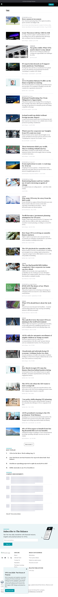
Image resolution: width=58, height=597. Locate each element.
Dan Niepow (25, 40)
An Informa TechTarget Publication (29, 1)
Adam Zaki (25, 90)
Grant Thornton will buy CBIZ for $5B (36, 33)
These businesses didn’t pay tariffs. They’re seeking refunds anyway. (35, 147)
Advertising (31, 555)
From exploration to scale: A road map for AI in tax (36, 165)
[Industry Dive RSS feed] (11, 557)
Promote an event (33, 562)
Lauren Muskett (32, 73)
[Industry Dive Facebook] (5, 557)
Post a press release (16, 513)
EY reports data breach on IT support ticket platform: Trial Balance (36, 65)
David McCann (26, 438)
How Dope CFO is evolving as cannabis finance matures (36, 234)
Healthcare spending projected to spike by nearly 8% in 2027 (29, 463)
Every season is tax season (31, 19)
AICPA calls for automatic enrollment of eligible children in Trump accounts (37, 336)
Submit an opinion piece (35, 560)
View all (8, 513)
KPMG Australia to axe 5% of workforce (22, 468)
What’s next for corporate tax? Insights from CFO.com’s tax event (36, 132)
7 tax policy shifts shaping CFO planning (37, 399)
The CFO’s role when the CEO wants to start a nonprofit (36, 385)
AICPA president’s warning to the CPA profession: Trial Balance (36, 414)
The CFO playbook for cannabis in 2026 (36, 248)
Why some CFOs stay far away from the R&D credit (36, 199)
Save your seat (9, 590)
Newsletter (17, 562)
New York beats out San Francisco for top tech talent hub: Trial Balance (30, 458)
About (15, 555)
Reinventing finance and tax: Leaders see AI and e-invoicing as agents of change (35, 183)
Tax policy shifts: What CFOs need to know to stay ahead (40, 49)
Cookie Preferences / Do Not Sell (34, 591)
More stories (28, 444)
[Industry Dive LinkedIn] (2, 557)
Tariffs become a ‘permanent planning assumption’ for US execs (36, 216)
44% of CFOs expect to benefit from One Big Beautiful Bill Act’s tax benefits (36, 430)
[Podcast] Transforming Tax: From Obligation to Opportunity (34, 99)
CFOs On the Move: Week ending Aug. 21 (22, 453)
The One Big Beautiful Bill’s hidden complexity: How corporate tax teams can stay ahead (36, 267)
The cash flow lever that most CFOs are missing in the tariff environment (36, 321)
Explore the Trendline (21, 56)
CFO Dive (31, 570)
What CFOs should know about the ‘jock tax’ (36, 304)
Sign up (51, 4)
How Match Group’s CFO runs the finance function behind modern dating (36, 369)
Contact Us (17, 560)
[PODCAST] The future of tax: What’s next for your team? (35, 287)
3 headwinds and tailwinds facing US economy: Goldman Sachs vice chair (35, 352)
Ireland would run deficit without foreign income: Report (34, 116)
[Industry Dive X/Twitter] (8, 557)
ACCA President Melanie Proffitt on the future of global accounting (36, 82)
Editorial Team (17, 557)
